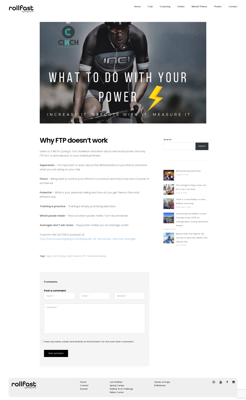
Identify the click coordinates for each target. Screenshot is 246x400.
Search (167, 139)
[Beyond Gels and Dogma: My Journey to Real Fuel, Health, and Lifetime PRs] (168, 238)
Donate (84, 389)
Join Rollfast (116, 382)
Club (150, 7)
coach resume (73, 256)
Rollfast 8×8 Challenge (121, 389)
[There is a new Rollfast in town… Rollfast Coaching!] (168, 203)
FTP (84, 256)
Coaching (165, 7)
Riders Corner (117, 392)
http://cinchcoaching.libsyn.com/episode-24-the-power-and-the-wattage (87, 239)
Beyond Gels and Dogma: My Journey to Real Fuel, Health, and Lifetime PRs (191, 238)
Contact (233, 7)
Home (137, 7)
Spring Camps (117, 386)
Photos (218, 7)
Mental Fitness (199, 7)
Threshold (92, 256)
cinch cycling (58, 256)
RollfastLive (160, 386)
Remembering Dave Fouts (188, 171)
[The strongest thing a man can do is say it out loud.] (168, 189)
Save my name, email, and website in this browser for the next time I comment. (89, 341)
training (102, 256)
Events (181, 7)
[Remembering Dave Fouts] (168, 175)
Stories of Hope (162, 382)
